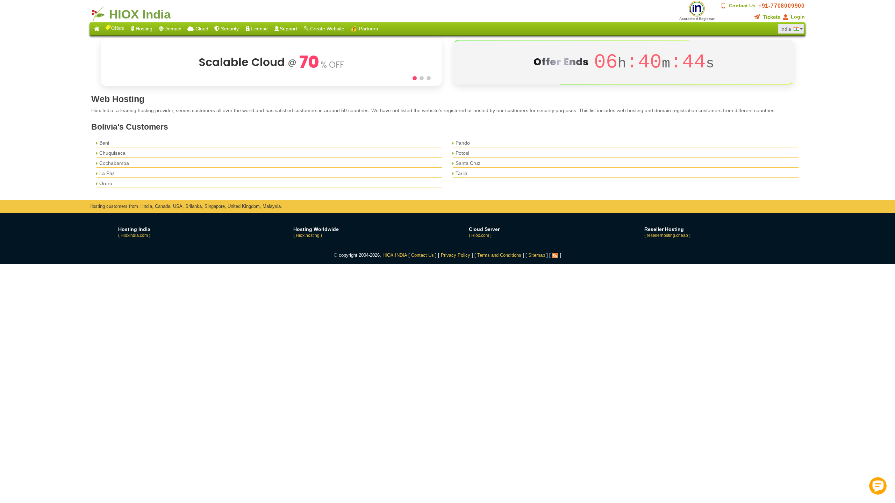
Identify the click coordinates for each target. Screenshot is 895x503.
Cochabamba (114, 163)
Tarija (461, 173)
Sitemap (536, 255)
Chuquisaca (112, 153)
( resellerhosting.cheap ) (667, 235)
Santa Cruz (468, 163)
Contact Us (742, 5)
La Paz (107, 173)
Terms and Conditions (499, 255)
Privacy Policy (455, 255)
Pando (463, 143)
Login (798, 17)
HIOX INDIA (394, 255)
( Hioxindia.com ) (134, 235)
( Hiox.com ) (480, 235)
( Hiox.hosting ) (307, 235)
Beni (104, 143)
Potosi (462, 153)
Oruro (105, 183)
